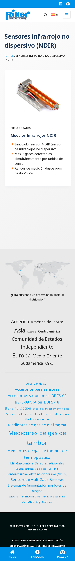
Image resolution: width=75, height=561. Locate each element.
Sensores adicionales (49, 463)
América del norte (47, 321)
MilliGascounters (21, 463)
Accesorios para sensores (37, 389)
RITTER (9, 56)
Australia (31, 331)
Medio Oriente (47, 356)
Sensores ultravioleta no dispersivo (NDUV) (37, 474)
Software (13, 496)
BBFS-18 (51, 402)
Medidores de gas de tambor (37, 438)
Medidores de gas (37, 419)
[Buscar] (45, 14)
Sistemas (57, 480)
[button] (55, 14)
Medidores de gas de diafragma (37, 424)
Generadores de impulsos (19, 414)
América (20, 321)
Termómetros (30, 496)
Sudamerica (32, 363)
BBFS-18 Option (18, 408)
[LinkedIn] (60, 3)
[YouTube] (68, 3)
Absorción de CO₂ (37, 383)
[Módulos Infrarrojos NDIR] (38, 95)
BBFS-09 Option (28, 402)
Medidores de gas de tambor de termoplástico (37, 454)
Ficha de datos (21, 128)
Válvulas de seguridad (53, 496)
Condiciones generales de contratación (37, 540)
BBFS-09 (59, 395)
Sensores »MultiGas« (29, 479)
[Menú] (67, 15)
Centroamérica (49, 331)
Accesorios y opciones (29, 395)
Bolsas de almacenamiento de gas (51, 408)
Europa (21, 355)
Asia (19, 330)
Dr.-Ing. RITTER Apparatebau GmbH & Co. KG (45, 527)
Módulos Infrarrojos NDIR (33, 135)
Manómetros (62, 414)
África (49, 363)
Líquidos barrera (44, 414)
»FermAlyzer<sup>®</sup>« (37, 502)
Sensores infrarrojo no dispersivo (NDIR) (37, 468)
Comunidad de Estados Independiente (37, 343)
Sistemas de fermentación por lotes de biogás (37, 488)
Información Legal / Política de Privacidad (37, 546)
